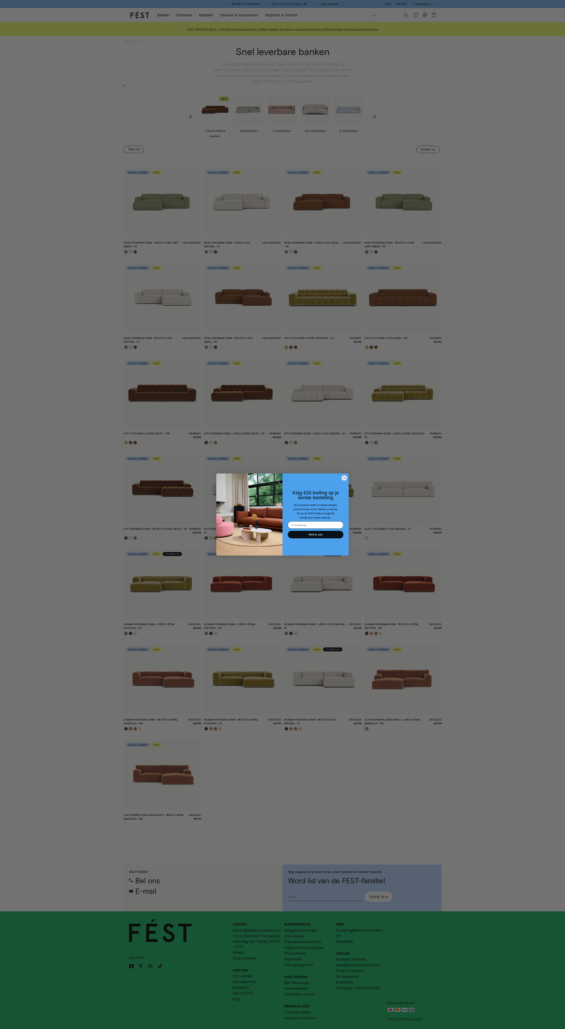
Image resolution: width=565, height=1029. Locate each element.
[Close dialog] (344, 478)
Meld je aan (316, 534)
